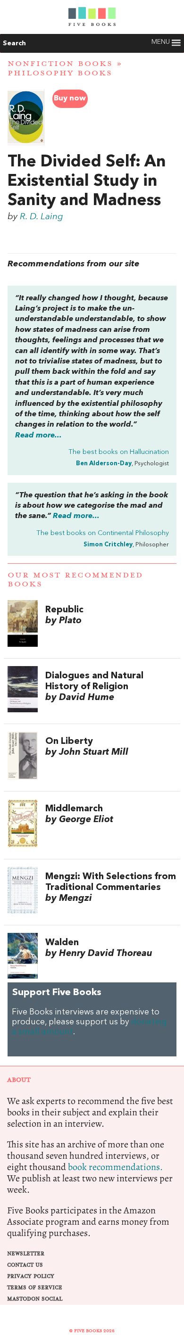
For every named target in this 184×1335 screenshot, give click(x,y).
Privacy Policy (30, 1276)
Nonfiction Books (60, 63)
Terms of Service (34, 1287)
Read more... (38, 435)
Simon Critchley (108, 545)
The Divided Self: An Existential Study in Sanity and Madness (87, 181)
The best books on (118, 452)
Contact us (25, 1265)
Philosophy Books (60, 73)
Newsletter (25, 1253)
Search (14, 43)
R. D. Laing (41, 217)
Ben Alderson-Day (104, 464)
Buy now (70, 98)
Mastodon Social (34, 1298)
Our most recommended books (75, 579)
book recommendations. (115, 1167)
